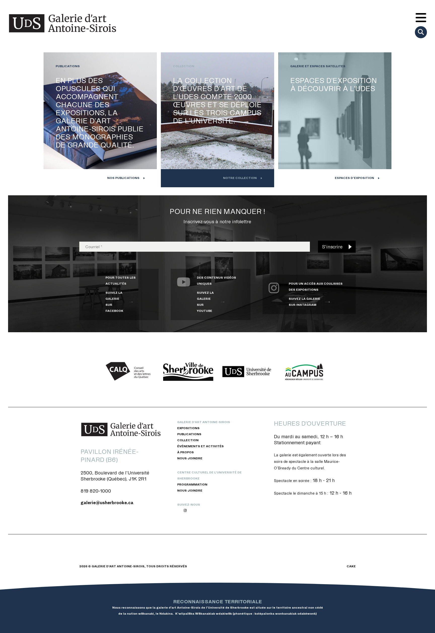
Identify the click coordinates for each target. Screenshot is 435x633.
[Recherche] (421, 32)
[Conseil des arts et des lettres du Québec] (130, 371)
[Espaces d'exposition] (334, 119)
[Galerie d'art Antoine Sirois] (62, 23)
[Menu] (421, 18)
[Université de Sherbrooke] (247, 371)
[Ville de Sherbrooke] (188, 371)
